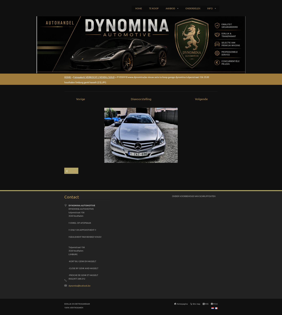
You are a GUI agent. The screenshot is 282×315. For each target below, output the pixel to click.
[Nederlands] (212, 308)
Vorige (80, 99)
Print (215, 303)
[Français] (216, 308)
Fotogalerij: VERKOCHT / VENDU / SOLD (94, 77)
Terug (73, 170)
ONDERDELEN (192, 8)
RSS (206, 303)
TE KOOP (154, 8)
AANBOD (170, 8)
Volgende (201, 99)
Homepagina (182, 303)
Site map (196, 303)
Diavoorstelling (141, 99)
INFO (210, 8)
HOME (138, 8)
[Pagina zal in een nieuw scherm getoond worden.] (141, 135)
